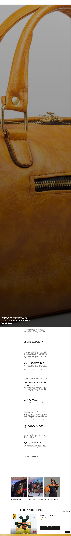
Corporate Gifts (38, 3)
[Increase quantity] (59, 524)
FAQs (51, 3)
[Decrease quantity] (40, 524)
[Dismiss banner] (70, 535)
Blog (42, 3)
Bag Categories (16, 3)
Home (12, 3)
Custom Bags (48, 3)
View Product (67, 511)
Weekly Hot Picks (26, 3)
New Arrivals (21, 3)
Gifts (31, 3)
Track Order (55, 3)
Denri (35, 2)
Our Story (34, 3)
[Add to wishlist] (59, 515)
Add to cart (50, 526)
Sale (45, 3)
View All (58, 474)
